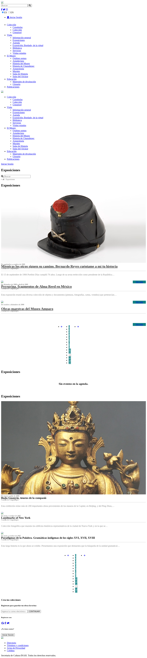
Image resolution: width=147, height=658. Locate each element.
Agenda (16, 43)
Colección (11, 24)
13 (70, 357)
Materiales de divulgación (24, 81)
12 (70, 355)
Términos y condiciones (18, 645)
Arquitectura (18, 61)
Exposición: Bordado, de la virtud (28, 45)
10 (70, 350)
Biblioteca (17, 48)
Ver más (139, 282)
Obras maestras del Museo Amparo (27, 309)
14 (70, 360)
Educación (12, 79)
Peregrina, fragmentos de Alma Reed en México (36, 286)
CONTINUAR (34, 611)
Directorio (11, 643)
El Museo (11, 56)
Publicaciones (13, 87)
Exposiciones (19, 40)
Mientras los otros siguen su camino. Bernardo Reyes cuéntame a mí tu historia (59, 266)
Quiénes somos (19, 58)
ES (5, 12)
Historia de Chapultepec (23, 66)
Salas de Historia (20, 74)
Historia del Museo (21, 63)
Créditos (10, 650)
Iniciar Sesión (15, 17)
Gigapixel (17, 32)
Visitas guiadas (19, 53)
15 (70, 363)
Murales (16, 71)
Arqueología (18, 68)
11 (70, 352)
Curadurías (18, 27)
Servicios (17, 50)
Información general (22, 37)
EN (12, 12)
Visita (9, 35)
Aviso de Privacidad (16, 648)
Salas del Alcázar (20, 76)
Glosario (16, 84)
